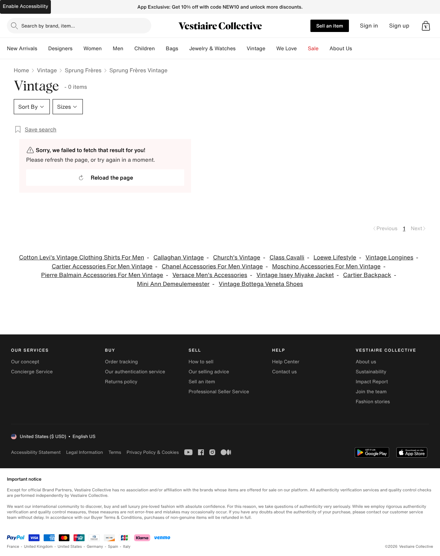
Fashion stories (373, 401)
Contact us (284, 371)
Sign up (399, 25)
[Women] (107, 48)
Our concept (25, 361)
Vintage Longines (389, 257)
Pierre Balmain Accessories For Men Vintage (102, 275)
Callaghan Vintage (178, 257)
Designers (60, 48)
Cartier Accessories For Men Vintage (102, 266)
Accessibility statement (35, 452)
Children (144, 48)
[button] (426, 26)
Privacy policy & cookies (152, 452)
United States (70, 546)
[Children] (160, 48)
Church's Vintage (236, 257)
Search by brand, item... (48, 25)
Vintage (255, 48)
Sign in (369, 25)
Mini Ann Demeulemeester (173, 284)
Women (93, 48)
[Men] (129, 48)
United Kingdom (38, 546)
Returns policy (121, 381)
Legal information (84, 452)
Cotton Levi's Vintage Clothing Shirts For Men (81, 257)
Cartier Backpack (367, 275)
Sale (313, 48)
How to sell (200, 361)
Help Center (285, 361)
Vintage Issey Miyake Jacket (295, 275)
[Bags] (183, 48)
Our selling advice (208, 371)
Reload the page (112, 177)
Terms (114, 452)
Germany (95, 546)
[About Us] (357, 48)
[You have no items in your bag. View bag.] (426, 26)
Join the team (371, 391)
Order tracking (121, 361)
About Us (341, 48)
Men (118, 48)
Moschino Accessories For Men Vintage (326, 266)
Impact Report (372, 381)
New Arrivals (22, 48)
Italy (127, 546)
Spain (113, 546)
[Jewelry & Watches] (241, 48)
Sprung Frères (83, 70)
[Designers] (78, 48)
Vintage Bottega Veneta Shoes (261, 284)
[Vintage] (271, 48)
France (13, 546)
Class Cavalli (287, 257)
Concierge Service (32, 371)
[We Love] (302, 48)
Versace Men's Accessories (209, 275)
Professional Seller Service (218, 391)
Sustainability (371, 371)
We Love (286, 48)
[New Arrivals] (42, 48)
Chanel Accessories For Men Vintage (212, 266)
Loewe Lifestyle (335, 257)
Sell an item (329, 25)
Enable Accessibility (25, 6)
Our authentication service (135, 371)
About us (366, 361)
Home (21, 70)
